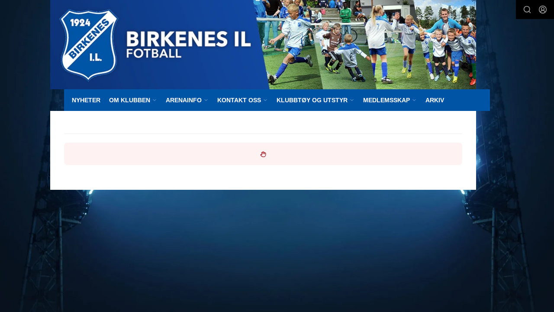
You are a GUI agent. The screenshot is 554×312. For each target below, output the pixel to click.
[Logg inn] (543, 9)
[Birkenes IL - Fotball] (263, 44)
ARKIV (434, 100)
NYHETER (86, 100)
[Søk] (527, 9)
